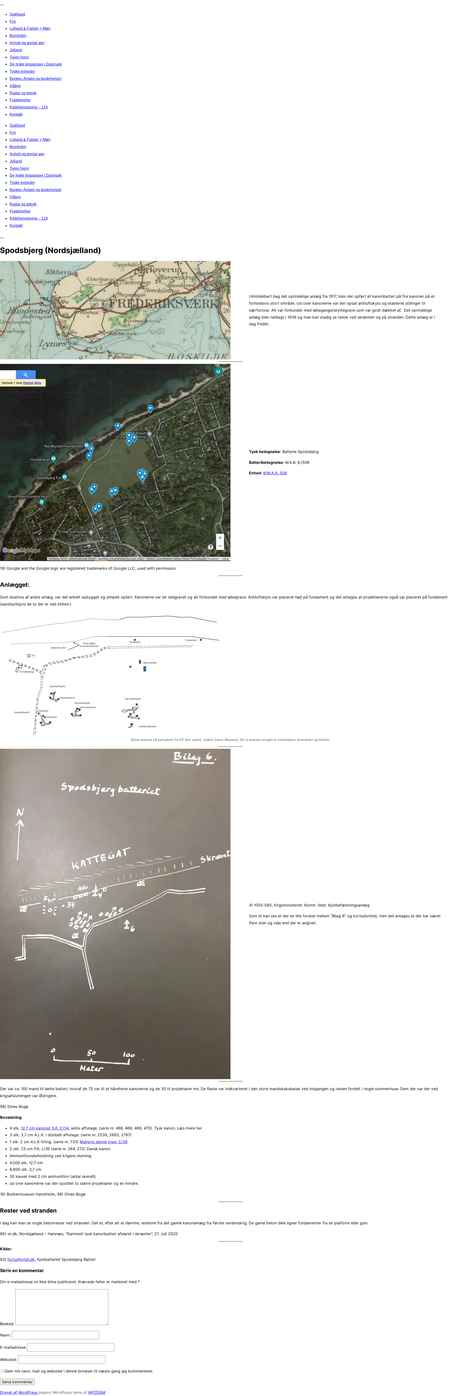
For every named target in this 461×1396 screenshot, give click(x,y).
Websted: (8, 1359)
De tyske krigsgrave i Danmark (36, 64)
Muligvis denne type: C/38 (103, 1141)
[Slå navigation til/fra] (2, 5)
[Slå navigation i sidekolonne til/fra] (2, 238)
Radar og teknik (23, 93)
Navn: (5, 1335)
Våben (15, 86)
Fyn (13, 21)
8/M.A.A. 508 (275, 473)
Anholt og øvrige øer (27, 43)
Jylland (16, 50)
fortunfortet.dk (21, 1259)
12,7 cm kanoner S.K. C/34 (45, 1128)
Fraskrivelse (20, 100)
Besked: (7, 1323)
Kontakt (16, 114)
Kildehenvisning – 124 (29, 107)
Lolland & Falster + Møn (30, 28)
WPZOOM (96, 1392)
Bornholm (18, 36)
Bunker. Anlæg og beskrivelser (35, 79)
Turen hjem (19, 57)
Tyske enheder (22, 71)
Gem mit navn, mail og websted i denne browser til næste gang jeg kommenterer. (79, 1371)
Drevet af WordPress (19, 1392)
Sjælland (17, 14)
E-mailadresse (13, 1347)
